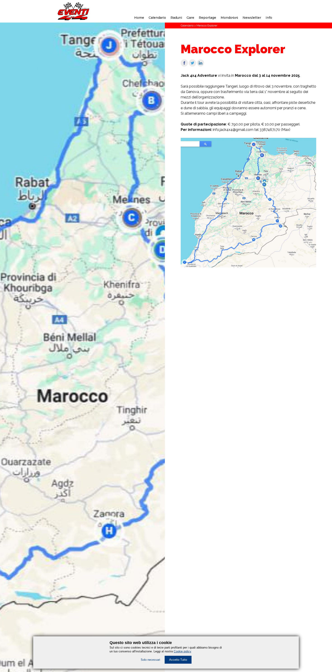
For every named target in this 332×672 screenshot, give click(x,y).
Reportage (207, 18)
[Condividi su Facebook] (184, 65)
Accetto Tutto (178, 659)
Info (269, 18)
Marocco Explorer (206, 25)
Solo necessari (150, 659)
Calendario (157, 18)
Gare (190, 18)
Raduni (176, 18)
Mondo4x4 (229, 18)
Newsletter (252, 18)
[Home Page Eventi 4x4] (73, 19)
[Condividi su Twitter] (192, 65)
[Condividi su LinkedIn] (200, 65)
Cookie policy (182, 651)
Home (139, 18)
